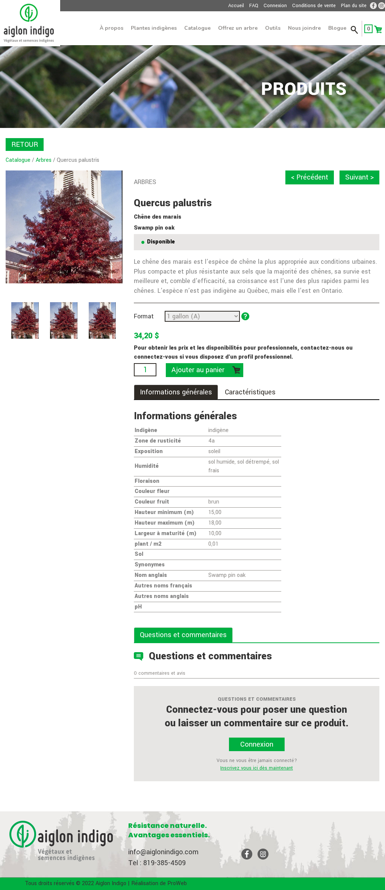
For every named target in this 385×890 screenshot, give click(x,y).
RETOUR (24, 144)
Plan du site (354, 5)
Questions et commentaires (183, 635)
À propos (111, 28)
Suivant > (359, 177)
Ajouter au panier (197, 370)
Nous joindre (304, 28)
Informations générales (176, 392)
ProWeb (177, 883)
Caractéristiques (250, 392)
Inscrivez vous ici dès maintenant (256, 768)
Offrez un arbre (238, 28)
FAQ (253, 5)
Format (144, 316)
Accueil (236, 5)
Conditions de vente (314, 5)
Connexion (275, 5)
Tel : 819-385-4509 (157, 863)
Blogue (337, 28)
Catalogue (197, 28)
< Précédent (309, 177)
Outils (272, 28)
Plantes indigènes (154, 28)
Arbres (44, 160)
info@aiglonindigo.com (163, 852)
